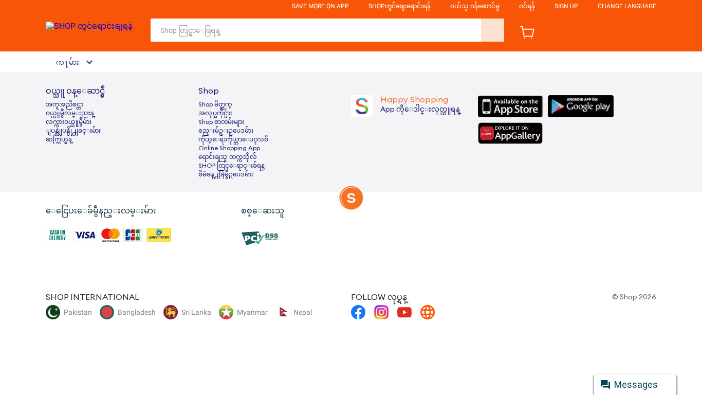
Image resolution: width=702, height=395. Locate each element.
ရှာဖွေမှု (492, 30)
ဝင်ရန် (527, 6)
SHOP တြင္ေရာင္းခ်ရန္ (231, 166)
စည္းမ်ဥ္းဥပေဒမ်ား (225, 131)
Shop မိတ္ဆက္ (215, 104)
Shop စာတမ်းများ (221, 122)
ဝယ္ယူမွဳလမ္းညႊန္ (70, 113)
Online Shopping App (229, 148)
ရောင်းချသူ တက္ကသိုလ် (227, 157)
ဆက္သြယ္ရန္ (59, 139)
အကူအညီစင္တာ (64, 104)
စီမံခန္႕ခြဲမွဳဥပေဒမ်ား (225, 174)
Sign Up (566, 6)
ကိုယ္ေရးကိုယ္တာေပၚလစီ (233, 139)
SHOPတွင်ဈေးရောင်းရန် (399, 6)
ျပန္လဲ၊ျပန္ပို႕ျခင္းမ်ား (73, 131)
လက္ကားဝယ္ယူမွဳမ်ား (68, 122)
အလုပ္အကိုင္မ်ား (215, 113)
